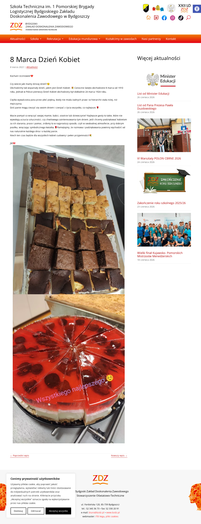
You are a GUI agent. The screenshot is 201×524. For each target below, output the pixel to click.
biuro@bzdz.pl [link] (96, 512)
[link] (197, 9)
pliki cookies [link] (112, 516)
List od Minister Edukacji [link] (153, 93)
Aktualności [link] (17, 39)
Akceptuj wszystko (58, 510)
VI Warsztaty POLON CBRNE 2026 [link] (159, 158)
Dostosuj (18, 510)
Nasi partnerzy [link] (151, 39)
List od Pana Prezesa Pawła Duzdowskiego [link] (155, 106)
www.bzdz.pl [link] (113, 512)
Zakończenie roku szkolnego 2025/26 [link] (161, 203)
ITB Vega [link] (99, 516)
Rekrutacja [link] (54, 39)
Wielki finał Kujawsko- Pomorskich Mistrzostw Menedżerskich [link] (160, 254)
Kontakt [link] (171, 39)
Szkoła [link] (34, 39)
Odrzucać (36, 510)
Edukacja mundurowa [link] (83, 39)
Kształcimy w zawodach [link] (121, 39)
